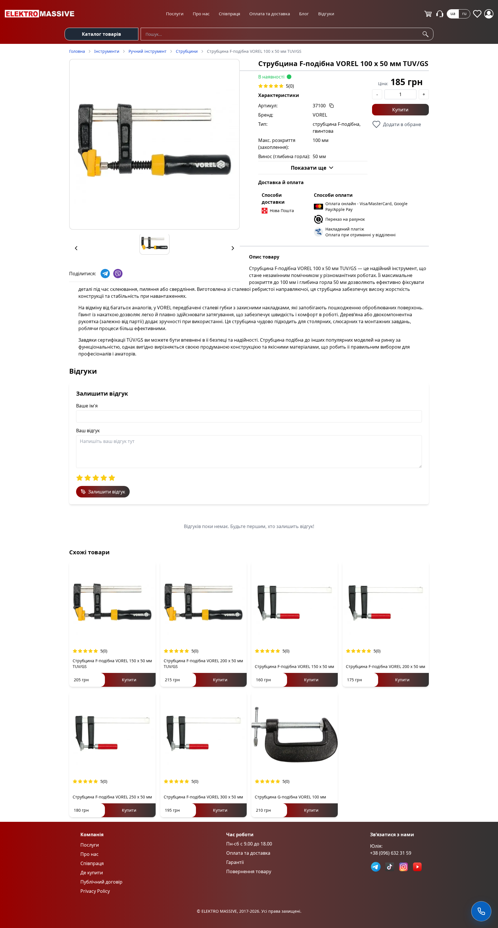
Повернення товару (248, 871)
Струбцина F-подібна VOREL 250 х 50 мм (112, 797)
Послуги (175, 13)
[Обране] (477, 13)
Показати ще (309, 167)
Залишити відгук (106, 492)
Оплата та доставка (269, 13)
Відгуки (326, 13)
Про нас (201, 13)
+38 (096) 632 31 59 (390, 853)
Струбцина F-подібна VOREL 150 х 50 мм (294, 666)
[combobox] (287, 34)
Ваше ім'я (87, 406)
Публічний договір (101, 882)
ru (464, 13)
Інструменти (106, 51)
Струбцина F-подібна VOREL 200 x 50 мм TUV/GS (203, 663)
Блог (304, 13)
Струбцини (187, 51)
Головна (77, 51)
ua (452, 13)
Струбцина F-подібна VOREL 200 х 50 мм (385, 666)
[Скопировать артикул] (331, 105)
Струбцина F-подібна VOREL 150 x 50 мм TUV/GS (112, 663)
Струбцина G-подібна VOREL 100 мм (290, 797)
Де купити (91, 872)
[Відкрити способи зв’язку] (481, 911)
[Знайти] (426, 34)
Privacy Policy (95, 891)
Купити (400, 109)
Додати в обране (402, 124)
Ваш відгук (88, 430)
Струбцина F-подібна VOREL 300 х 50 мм (203, 797)
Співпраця (229, 13)
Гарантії (235, 862)
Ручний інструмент (148, 51)
